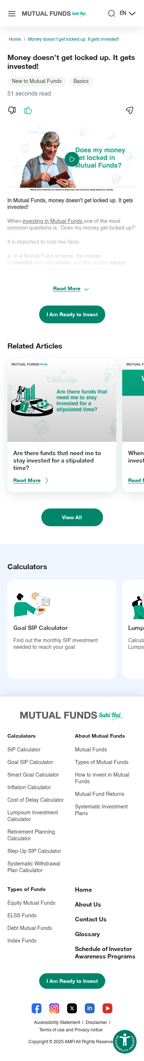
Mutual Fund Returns (99, 794)
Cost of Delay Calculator (35, 800)
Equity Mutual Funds (31, 903)
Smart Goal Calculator (33, 775)
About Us (88, 904)
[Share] (129, 110)
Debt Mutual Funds (29, 928)
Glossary (87, 933)
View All (72, 517)
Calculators (21, 736)
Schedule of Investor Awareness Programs (105, 952)
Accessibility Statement (57, 1023)
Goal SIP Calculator (40, 627)
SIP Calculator (24, 750)
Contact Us (91, 918)
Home (15, 39)
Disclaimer (96, 1023)
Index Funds (22, 941)
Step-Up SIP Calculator (34, 851)
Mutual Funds (91, 750)
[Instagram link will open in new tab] (54, 1008)
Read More (66, 288)
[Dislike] (11, 110)
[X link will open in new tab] (72, 1008)
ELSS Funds (22, 915)
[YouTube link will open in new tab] (107, 1008)
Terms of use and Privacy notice (71, 1030)
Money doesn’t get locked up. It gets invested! (73, 39)
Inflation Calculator (29, 787)
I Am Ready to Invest (72, 314)
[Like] (28, 110)
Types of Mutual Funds (101, 762)
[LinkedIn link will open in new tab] (90, 1008)
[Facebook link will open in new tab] (36, 1008)
